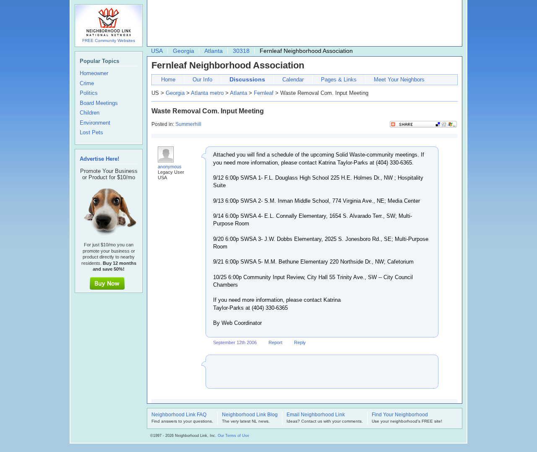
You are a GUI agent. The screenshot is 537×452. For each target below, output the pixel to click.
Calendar (293, 79)
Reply (300, 342)
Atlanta (213, 50)
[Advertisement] (302, 23)
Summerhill (188, 124)
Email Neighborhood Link (316, 415)
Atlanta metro (207, 93)
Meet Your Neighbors (399, 79)
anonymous (170, 166)
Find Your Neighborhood (400, 415)
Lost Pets (91, 133)
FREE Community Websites (108, 40)
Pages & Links (339, 79)
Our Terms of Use (233, 436)
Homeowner (94, 73)
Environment (95, 123)
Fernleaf (264, 93)
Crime (87, 83)
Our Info (202, 79)
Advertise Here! (99, 159)
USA (157, 50)
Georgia (183, 50)
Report (275, 342)
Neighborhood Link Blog (250, 415)
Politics (89, 93)
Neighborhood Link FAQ (178, 415)
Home (168, 79)
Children (89, 113)
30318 (241, 50)
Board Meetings (99, 103)
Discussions (247, 79)
